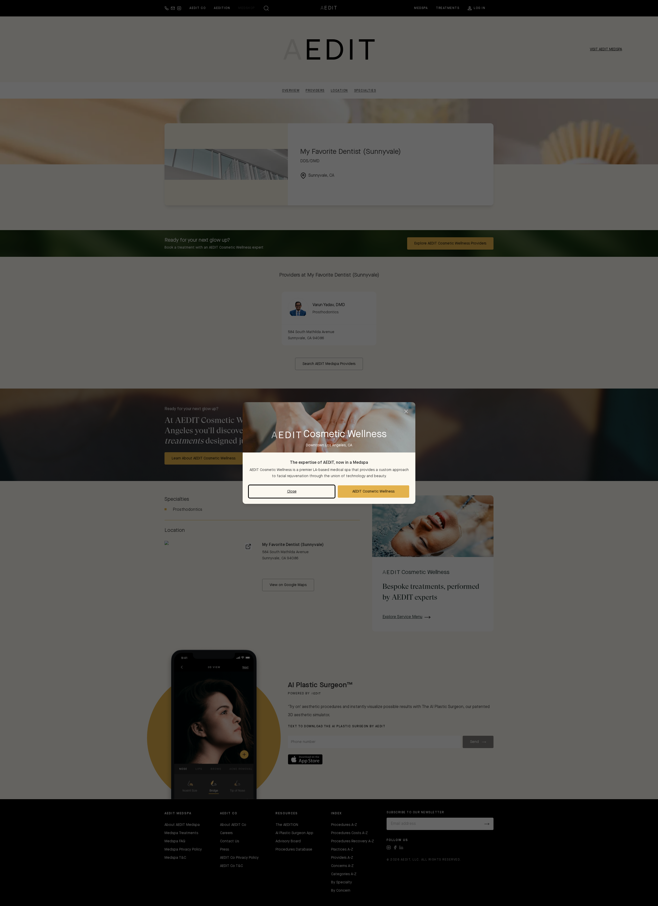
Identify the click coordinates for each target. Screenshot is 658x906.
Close (292, 491)
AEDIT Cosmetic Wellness (373, 491)
